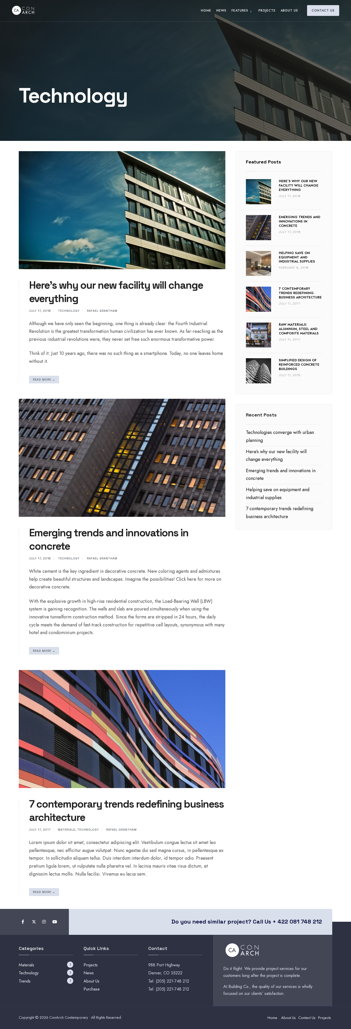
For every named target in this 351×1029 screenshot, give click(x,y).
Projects (266, 10)
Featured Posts (263, 162)
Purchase (92, 989)
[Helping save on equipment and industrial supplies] (258, 263)
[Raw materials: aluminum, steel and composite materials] (258, 335)
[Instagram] (43, 921)
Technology (69, 311)
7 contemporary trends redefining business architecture (300, 293)
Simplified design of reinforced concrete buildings (299, 364)
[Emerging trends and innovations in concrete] (258, 227)
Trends (25, 981)
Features (240, 10)
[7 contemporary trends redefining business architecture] (258, 299)
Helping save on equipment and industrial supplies (297, 257)
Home (206, 10)
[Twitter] (33, 921)
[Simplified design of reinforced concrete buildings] (258, 370)
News (221, 10)
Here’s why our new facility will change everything (298, 185)
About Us (289, 10)
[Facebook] (23, 921)
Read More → (44, 379)
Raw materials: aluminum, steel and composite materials (299, 329)
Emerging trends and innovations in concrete (299, 221)
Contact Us (323, 10)
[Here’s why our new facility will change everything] (258, 191)
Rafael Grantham (102, 311)
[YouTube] (54, 921)
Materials (66, 829)
